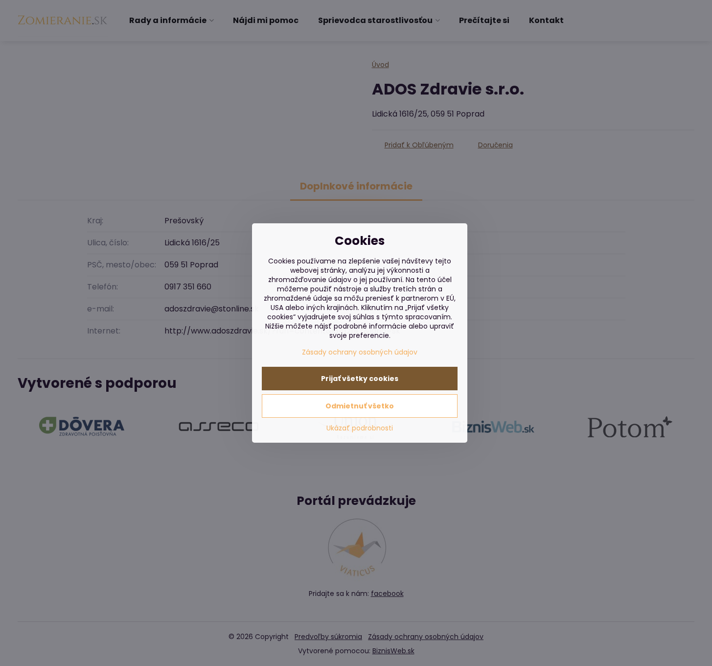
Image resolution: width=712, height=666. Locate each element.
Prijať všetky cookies (359, 378)
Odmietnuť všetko (359, 406)
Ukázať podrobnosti (359, 428)
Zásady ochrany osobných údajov (359, 352)
